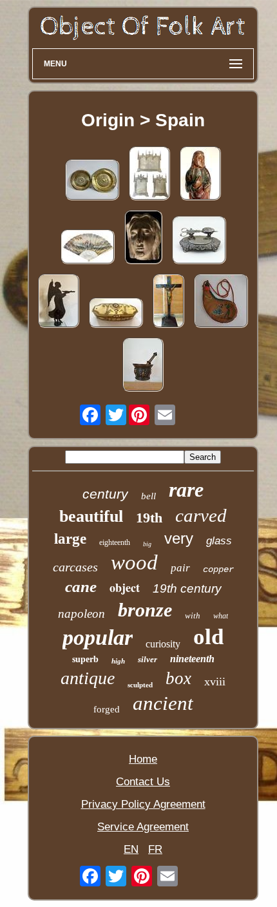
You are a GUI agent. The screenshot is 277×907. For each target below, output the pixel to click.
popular (97, 637)
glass (219, 541)
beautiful (91, 516)
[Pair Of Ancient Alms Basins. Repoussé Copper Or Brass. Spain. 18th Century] (92, 181)
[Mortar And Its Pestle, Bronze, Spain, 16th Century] (143, 366)
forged (106, 709)
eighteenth (114, 542)
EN (131, 849)
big (147, 544)
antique (88, 678)
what (220, 615)
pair (180, 568)
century (105, 493)
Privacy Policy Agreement (143, 804)
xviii (214, 681)
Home (143, 759)
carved (201, 515)
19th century (187, 588)
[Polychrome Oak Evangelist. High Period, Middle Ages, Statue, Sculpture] (200, 175)
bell (148, 496)
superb (85, 659)
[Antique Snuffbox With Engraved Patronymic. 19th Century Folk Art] (116, 314)
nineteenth (192, 658)
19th (149, 518)
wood (134, 562)
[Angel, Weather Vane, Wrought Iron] (58, 302)
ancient (163, 703)
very (178, 538)
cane (81, 586)
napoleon (81, 613)
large (70, 539)
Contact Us (143, 782)
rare (186, 489)
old (208, 636)
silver (147, 659)
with (192, 615)
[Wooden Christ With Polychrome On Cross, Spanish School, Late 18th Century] (168, 302)
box (178, 678)
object (125, 587)
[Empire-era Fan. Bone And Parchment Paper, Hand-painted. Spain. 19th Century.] (87, 248)
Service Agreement (143, 827)
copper (218, 569)
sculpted (140, 685)
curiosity (163, 643)
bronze (145, 609)
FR (155, 849)
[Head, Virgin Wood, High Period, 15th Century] (143, 239)
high (118, 661)
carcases (75, 567)
